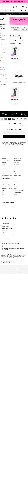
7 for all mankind (5, 180)
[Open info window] (27, 1)
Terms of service (6, 269)
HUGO (15, 182)
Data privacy (21, 267)
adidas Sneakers (17, 158)
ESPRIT (15, 188)
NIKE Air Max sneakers (6, 166)
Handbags (4, 162)
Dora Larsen (16, 186)
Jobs (15, 267)
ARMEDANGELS (17, 180)
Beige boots (16, 162)
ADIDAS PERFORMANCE (6, 182)
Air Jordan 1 (4, 158)
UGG (2, 192)
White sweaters (17, 160)
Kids (10, 7)
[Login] (17, 7)
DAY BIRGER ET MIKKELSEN (7, 188)
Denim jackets (4, 169)
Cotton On (4, 186)
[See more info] (14, 65)
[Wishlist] (23, 7)
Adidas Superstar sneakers (19, 166)
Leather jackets (5, 167)
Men (7, 7)
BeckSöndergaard (5, 184)
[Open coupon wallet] (13, 7)
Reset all (21, 43)
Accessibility (23, 269)
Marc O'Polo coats (5, 160)
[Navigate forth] (23, 10)
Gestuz (15, 194)
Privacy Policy (4, 143)
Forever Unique (23, 27)
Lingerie (3, 164)
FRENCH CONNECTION (18, 190)
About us (6, 267)
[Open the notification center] (20, 7)
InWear (15, 196)
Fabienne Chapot (17, 192)
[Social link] (3, 218)
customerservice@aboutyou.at (9, 145)
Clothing (17, 27)
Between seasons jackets (7, 175)
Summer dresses (17, 175)
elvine (3, 190)
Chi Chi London (17, 184)
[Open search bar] (25, 10)
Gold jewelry (16, 173)
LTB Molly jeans (17, 167)
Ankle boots (16, 171)
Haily (3, 196)
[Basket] (26, 7)
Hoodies (3, 173)
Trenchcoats (16, 164)
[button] (16, 29)
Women (3, 7)
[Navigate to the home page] (8, 213)
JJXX (3, 197)
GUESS (3, 194)
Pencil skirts (16, 169)
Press (11, 267)
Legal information (14, 269)
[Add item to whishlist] (16, 48)
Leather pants (4, 171)
